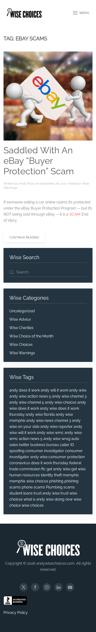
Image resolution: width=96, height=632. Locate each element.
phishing (56, 481)
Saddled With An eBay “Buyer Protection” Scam (38, 161)
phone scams (33, 487)
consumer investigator (44, 451)
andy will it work (54, 390)
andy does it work (24, 390)
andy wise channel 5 (26, 402)
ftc (43, 469)
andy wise (77, 390)
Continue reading (24, 237)
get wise (78, 469)
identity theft (51, 475)
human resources (24, 475)
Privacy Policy (15, 612)
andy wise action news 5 (30, 396)
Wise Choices (21, 344)
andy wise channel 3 (69, 396)
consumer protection (66, 457)
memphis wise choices (28, 481)
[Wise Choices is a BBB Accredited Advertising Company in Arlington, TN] (15, 600)
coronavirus (19, 463)
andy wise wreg (56, 438)
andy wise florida (40, 414)
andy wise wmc (50, 432)
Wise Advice (20, 319)
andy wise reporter (56, 426)
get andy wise (58, 469)
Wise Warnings (22, 353)
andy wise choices (60, 402)
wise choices (33, 505)
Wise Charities (21, 328)
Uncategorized (22, 311)
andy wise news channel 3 (48, 420)
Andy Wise (26, 183)
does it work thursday (49, 463)
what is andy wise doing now (48, 499)
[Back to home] (24, 13)
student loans (21, 493)
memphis (71, 475)
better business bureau (39, 445)
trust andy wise (47, 493)
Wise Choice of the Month (31, 336)
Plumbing (54, 487)
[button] (81, 13)
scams (69, 487)
